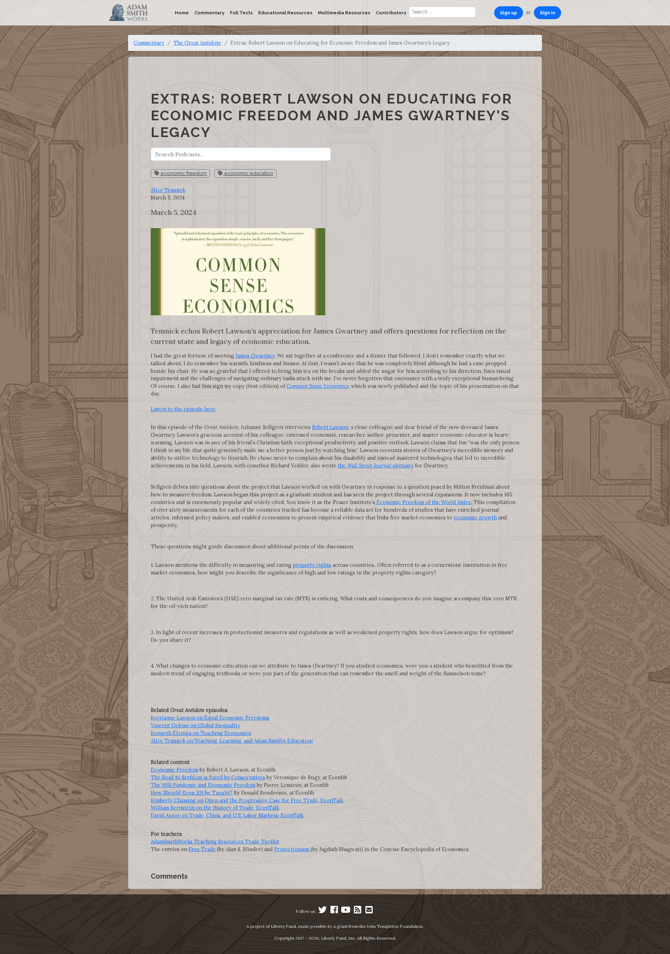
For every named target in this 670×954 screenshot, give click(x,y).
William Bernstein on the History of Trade (202, 807)
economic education (248, 173)
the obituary (376, 465)
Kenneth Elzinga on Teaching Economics (201, 733)
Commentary (209, 12)
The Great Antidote (197, 42)
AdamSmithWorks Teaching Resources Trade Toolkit (215, 841)
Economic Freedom (174, 769)
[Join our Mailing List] (369, 911)
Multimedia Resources (344, 12)
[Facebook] (334, 911)
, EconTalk (266, 807)
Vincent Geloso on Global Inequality (195, 725)
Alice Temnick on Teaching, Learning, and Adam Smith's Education (232, 740)
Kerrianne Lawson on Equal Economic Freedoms (210, 717)
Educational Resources (285, 12)
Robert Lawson (330, 427)
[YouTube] (346, 911)
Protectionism (291, 849)
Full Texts (241, 12)
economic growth (475, 517)
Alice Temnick (168, 190)
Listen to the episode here (183, 409)
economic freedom (183, 173)
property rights (312, 565)
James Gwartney (255, 355)
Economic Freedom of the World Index (423, 502)
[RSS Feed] (357, 911)
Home (182, 12)
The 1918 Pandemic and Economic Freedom (203, 785)
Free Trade (202, 849)
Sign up (508, 12)
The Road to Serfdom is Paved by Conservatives (208, 777)
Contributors (391, 12)
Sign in (547, 12)
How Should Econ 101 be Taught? (191, 792)
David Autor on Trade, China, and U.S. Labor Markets (214, 815)
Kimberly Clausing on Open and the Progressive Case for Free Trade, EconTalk (247, 800)
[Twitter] (322, 911)
